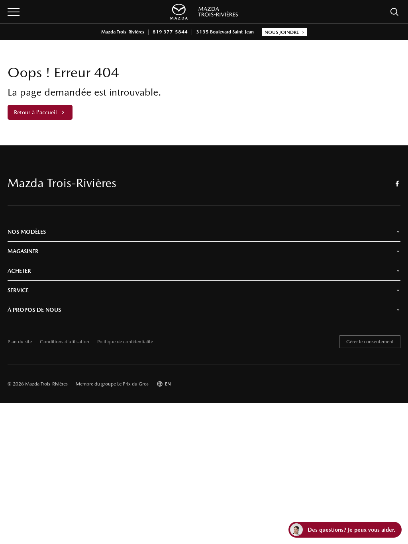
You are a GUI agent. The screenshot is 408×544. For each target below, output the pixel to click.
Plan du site (20, 341)
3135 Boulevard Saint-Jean (225, 32)
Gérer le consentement (370, 341)
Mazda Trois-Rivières (122, 32)
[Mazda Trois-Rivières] (204, 12)
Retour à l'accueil (35, 112)
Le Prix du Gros (133, 384)
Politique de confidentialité (125, 341)
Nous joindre (282, 32)
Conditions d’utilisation (64, 341)
